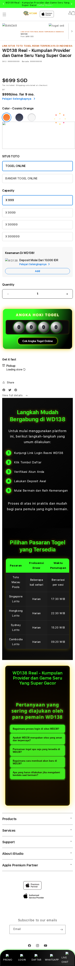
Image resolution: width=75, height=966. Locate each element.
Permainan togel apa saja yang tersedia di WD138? (36, 750)
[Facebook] (4, 390)
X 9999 (10, 212)
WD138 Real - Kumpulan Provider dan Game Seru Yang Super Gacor (37, 4)
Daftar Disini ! (45, 5)
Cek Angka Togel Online (37, 341)
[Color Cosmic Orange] (6, 117)
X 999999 (12, 236)
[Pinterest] (16, 390)
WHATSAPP (52, 959)
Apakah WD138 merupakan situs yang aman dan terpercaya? (37, 739)
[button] (4, 14)
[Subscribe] (61, 929)
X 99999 (11, 224)
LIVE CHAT (65, 959)
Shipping (20, 85)
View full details (12, 395)
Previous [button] (3, 4)
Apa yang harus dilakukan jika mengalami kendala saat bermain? (36, 773)
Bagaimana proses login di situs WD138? (36, 728)
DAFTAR (36, 959)
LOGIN (22, 959)
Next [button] (71, 4)
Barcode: (25, 61)
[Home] (30, 13)
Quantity (8, 284)
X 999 (9, 200)
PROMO (7, 959)
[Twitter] (10, 390)
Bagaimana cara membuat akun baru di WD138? (35, 762)
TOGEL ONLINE (15, 166)
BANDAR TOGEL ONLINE (21, 178)
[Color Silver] (32, 117)
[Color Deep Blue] (19, 117)
